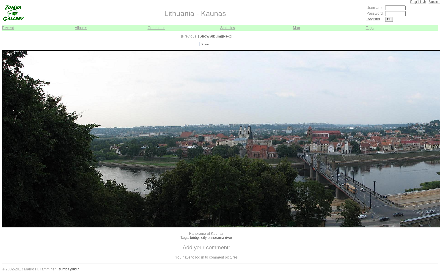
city (204, 238)
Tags (370, 28)
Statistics (227, 28)
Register (373, 19)
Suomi (434, 2)
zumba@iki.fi (69, 269)
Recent (8, 28)
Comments (156, 28)
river (228, 238)
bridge (195, 238)
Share (205, 44)
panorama (216, 238)
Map (296, 28)
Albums (81, 28)
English (418, 2)
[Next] (226, 36)
